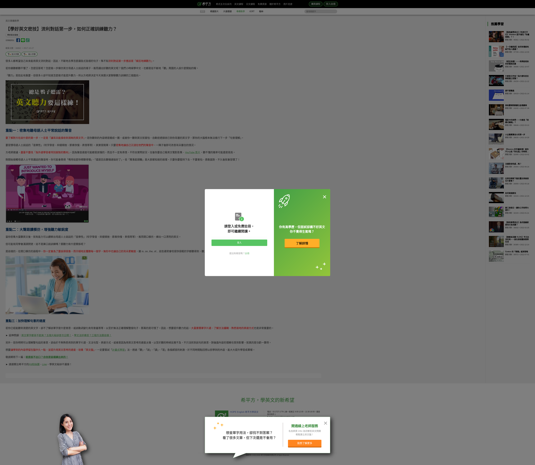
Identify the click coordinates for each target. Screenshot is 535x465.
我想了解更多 (304, 443)
